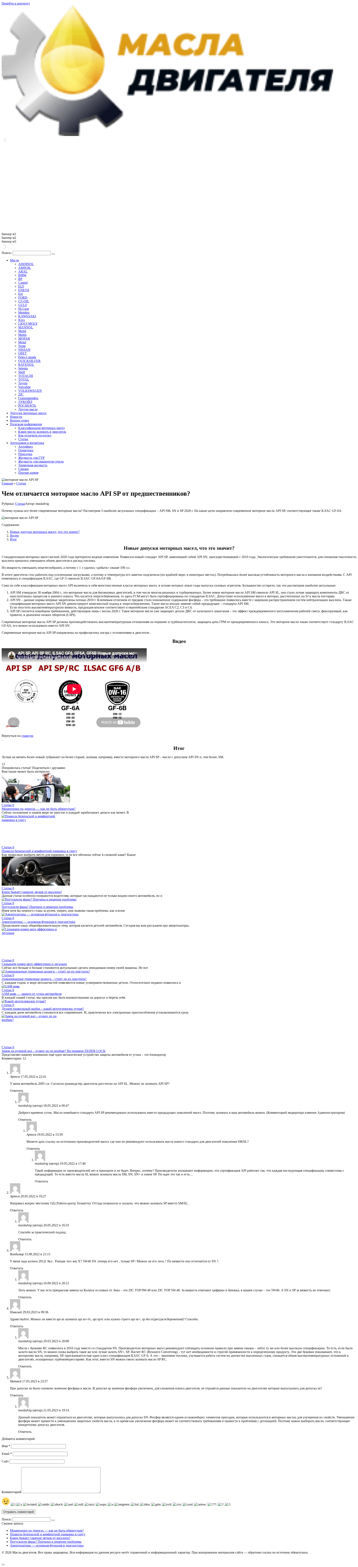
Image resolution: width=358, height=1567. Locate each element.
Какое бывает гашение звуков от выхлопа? (32, 892)
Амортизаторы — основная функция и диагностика (38, 922)
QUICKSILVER (29, 361)
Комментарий (11, 1492)
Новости (16, 417)
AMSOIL (24, 267)
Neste (22, 346)
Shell (21, 372)
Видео (14, 535)
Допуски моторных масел (28, 413)
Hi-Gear (23, 308)
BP (20, 279)
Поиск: (7, 253)
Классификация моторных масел (41, 428)
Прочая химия (28, 472)
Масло (14, 260)
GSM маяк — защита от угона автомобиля (32, 994)
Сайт (5, 1461)
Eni (20, 294)
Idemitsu (23, 312)
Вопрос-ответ (19, 420)
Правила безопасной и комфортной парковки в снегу (39, 851)
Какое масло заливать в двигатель (42, 431)
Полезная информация (26, 424)
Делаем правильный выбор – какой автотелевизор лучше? (43, 1008)
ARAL (23, 271)
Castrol (23, 282)
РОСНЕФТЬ (27, 405)
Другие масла (27, 409)
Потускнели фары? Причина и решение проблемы (37, 907)
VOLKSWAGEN (30, 390)
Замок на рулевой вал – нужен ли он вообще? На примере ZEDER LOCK (54, 1051)
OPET (22, 353)
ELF (21, 286)
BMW (22, 275)
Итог (13, 539)
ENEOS (23, 290)
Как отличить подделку (35, 435)
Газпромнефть (28, 398)
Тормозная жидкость (32, 465)
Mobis (22, 335)
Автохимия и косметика (27, 443)
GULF (22, 305)
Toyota (22, 383)
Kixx (21, 320)
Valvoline (24, 387)
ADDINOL (26, 264)
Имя (6, 1446)
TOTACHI (25, 376)
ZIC (21, 394)
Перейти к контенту (16, 3)
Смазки (23, 469)
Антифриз (25, 446)
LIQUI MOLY (28, 323)
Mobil (22, 331)
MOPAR (24, 338)
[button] (179, 140)
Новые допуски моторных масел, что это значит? (45, 532)
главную (27, 735)
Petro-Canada (27, 357)
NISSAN (24, 349)
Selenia (23, 368)
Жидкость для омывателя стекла (41, 461)
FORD (22, 297)
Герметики (25, 450)
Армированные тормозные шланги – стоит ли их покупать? (44, 979)
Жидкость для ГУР (31, 457)
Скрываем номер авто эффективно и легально (34, 964)
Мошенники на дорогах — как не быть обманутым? (38, 809)
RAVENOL (26, 364)
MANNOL (25, 327)
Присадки (25, 454)
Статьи (23, 439)
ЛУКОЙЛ (25, 402)
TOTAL (23, 379)
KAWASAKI (27, 316)
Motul (22, 342)
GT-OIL (23, 301)
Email (7, 1453)
